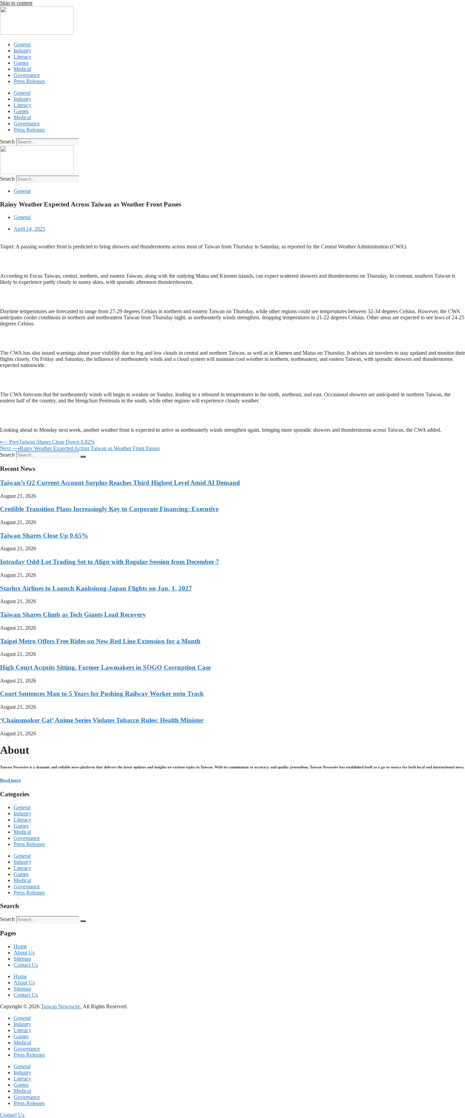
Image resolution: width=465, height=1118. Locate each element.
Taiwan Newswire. (61, 1006)
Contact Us (26, 965)
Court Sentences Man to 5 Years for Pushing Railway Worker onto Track (102, 693)
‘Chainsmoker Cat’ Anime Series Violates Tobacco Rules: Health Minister (102, 720)
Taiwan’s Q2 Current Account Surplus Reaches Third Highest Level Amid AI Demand (120, 482)
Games (21, 63)
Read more (10, 780)
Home (20, 946)
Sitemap (22, 959)
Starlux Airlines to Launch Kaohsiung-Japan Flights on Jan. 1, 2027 (96, 588)
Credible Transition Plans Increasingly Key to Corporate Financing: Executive (109, 508)
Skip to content (16, 3)
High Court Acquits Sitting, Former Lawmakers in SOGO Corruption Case (105, 667)
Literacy (22, 57)
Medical (22, 69)
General (22, 44)
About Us (24, 952)
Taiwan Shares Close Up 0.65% (44, 535)
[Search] (83, 457)
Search (7, 141)
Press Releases (29, 81)
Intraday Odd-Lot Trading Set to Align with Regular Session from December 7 (109, 561)
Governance (27, 75)
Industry (22, 50)
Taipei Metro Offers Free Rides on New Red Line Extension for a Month (100, 641)
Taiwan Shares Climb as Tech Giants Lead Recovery (73, 614)
